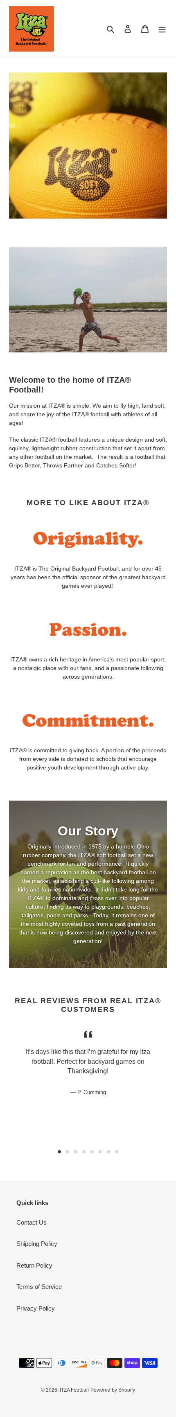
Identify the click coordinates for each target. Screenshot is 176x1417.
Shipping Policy (36, 1243)
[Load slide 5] (92, 1152)
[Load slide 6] (100, 1152)
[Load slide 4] (84, 1152)
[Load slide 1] (59, 1152)
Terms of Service (39, 1286)
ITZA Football (74, 1390)
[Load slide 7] (108, 1152)
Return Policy (34, 1265)
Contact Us (31, 1222)
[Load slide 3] (76, 1152)
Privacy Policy (35, 1308)
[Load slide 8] (117, 1152)
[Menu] (162, 29)
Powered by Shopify (112, 1390)
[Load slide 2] (67, 1152)
